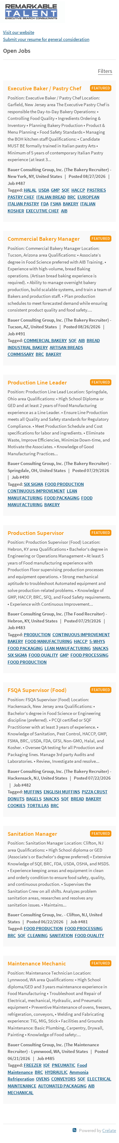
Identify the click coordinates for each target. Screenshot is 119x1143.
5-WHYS (97, 641)
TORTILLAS (38, 805)
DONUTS (16, 799)
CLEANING (37, 935)
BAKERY (70, 204)
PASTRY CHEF (21, 197)
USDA (43, 190)
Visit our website (18, 32)
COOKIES (16, 805)
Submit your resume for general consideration (46, 39)
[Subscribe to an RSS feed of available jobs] (74, 1130)
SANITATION (61, 935)
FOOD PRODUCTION (64, 484)
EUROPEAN (88, 197)
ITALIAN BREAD (51, 197)
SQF (66, 190)
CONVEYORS (63, 1079)
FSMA (55, 204)
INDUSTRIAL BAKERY (28, 347)
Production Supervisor (36, 533)
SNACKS (100, 648)
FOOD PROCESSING (89, 655)
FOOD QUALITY (43, 655)
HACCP (78, 190)
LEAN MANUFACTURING (68, 648)
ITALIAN (88, 204)
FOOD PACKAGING (61, 498)
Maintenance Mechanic (37, 963)
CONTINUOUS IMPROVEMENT (36, 491)
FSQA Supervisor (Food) (37, 690)
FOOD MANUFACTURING (48, 641)
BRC (71, 197)
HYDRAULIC (56, 1072)
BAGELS (33, 799)
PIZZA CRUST (94, 792)
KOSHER (16, 211)
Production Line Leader (37, 382)
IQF (46, 1065)
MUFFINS (33, 792)
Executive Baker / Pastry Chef (44, 88)
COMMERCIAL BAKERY (45, 340)
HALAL (30, 190)
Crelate (109, 1130)
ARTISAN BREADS (66, 347)
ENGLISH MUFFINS (62, 792)
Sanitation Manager (32, 834)
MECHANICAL (21, 1092)
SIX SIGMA (33, 484)
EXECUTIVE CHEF (42, 211)
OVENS (42, 1079)
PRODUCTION (37, 634)
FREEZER (32, 1065)
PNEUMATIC (63, 1065)
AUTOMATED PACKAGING (62, 1086)
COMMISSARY (21, 354)
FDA (45, 204)
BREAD (93, 340)
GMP (55, 190)
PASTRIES (96, 190)
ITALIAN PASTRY (23, 204)
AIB (64, 211)
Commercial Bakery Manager (44, 239)
